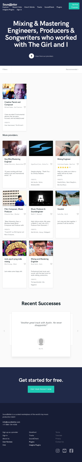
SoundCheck (49, 7)
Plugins (59, 7)
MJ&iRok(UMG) (35, 185)
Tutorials (59, 436)
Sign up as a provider (10, 432)
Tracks (39, 7)
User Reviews (7, 442)
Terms (58, 432)
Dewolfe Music (61, 182)
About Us (6, 439)
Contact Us (60, 442)
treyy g (41, 232)
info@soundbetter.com (11, 422)
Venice (40, 182)
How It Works (29, 7)
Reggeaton (34, 285)
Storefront (32, 432)
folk (43, 282)
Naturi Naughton (71, 182)
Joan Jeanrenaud (9, 125)
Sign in (19, 10)
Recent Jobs (17, 7)
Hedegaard (47, 232)
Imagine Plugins (8, 10)
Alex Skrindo (34, 232)
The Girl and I (19, 125)
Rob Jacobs (34, 182)
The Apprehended (36, 282)
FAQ (4, 445)
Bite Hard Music (61, 185)
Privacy (58, 439)
